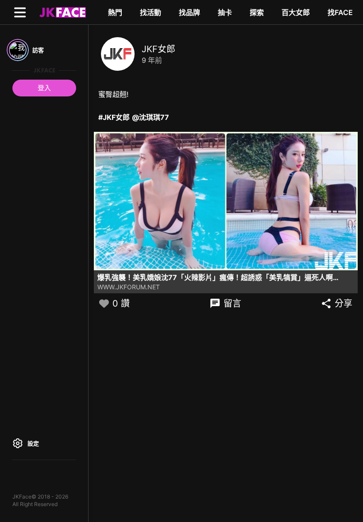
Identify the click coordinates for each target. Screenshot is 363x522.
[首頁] (61, 12)
